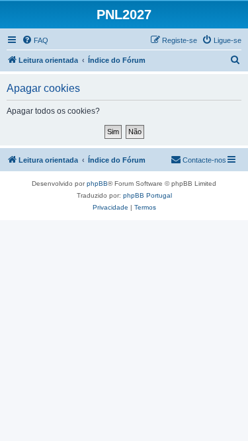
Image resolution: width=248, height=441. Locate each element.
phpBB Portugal (147, 195)
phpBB (97, 183)
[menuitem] (35, 40)
